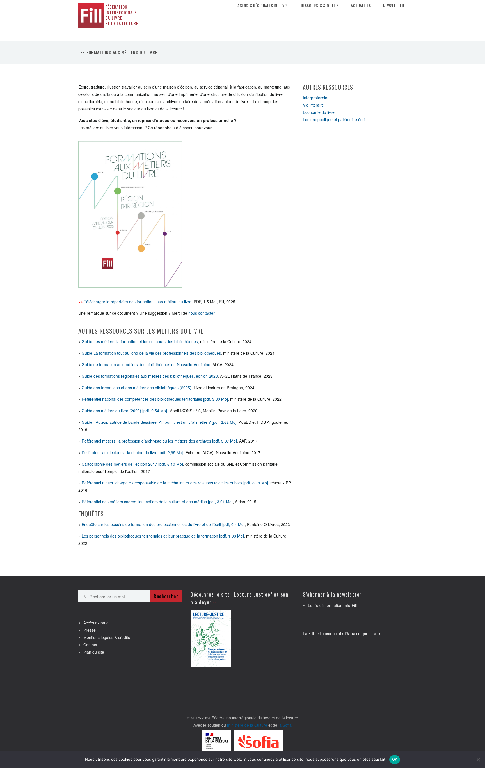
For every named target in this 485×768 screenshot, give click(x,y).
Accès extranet (96, 623)
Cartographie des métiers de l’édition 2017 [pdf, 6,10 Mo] (132, 464)
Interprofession (316, 97)
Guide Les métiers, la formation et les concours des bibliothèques (140, 341)
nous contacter (201, 313)
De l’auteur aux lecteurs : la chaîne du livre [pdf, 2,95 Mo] (132, 452)
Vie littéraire (313, 105)
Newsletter (393, 5)
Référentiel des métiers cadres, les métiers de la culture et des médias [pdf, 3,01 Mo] (157, 501)
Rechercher (166, 596)
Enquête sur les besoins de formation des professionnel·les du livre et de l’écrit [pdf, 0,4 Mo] (163, 524)
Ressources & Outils (320, 5)
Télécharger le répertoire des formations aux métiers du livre (137, 301)
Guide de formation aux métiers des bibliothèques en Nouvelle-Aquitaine (146, 364)
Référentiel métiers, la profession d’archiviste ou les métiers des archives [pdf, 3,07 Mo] (159, 441)
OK (394, 759)
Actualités (361, 5)
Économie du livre (319, 112)
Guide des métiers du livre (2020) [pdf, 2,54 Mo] (124, 410)
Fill (222, 5)
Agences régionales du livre (263, 5)
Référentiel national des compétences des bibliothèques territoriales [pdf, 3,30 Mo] (155, 399)
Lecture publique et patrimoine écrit (334, 119)
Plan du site (93, 652)
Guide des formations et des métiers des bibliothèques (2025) (136, 387)
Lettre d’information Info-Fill (332, 605)
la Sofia (285, 725)
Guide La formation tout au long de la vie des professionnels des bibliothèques (151, 353)
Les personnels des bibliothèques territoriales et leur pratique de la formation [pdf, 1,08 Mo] (163, 536)
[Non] (478, 759)
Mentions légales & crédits (106, 637)
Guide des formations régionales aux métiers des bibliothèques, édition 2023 (150, 376)
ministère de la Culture (247, 725)
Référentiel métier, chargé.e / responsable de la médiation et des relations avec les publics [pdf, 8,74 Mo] (175, 483)
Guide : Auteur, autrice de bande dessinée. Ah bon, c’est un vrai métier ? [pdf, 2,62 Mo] (159, 422)
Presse (89, 630)
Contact (90, 644)
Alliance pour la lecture (368, 633)
